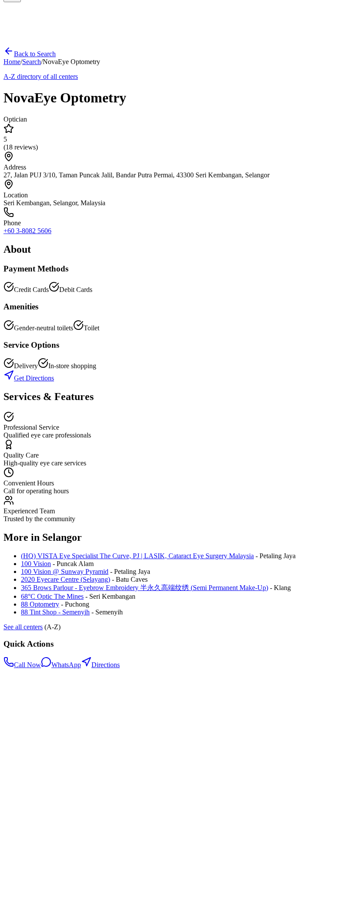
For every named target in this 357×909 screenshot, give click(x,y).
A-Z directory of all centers (40, 76)
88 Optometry (40, 604)
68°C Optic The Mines (52, 596)
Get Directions (34, 378)
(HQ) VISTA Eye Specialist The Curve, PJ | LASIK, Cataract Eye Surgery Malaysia (137, 556)
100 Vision (36, 563)
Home (11, 61)
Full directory (39, 758)
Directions (105, 664)
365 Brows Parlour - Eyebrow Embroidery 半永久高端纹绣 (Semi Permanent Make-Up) (144, 587)
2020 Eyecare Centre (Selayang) (65, 579)
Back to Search (35, 54)
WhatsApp (66, 664)
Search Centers (41, 750)
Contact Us (36, 766)
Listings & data (42, 773)
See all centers (23, 627)
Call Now (27, 664)
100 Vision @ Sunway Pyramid (64, 571)
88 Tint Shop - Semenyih (55, 612)
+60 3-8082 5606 (27, 230)
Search (31, 61)
